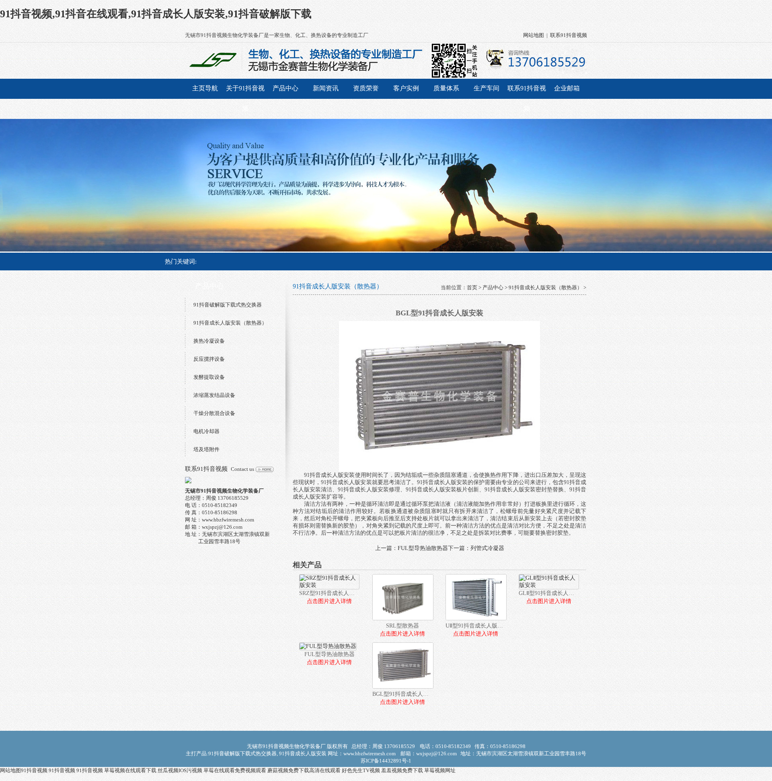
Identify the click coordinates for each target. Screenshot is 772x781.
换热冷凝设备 (209, 341)
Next (758, 185)
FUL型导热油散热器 (423, 548)
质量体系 (446, 88)
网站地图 (533, 35)
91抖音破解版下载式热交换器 (227, 305)
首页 (472, 287)
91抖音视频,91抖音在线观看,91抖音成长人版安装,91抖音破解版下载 (156, 14)
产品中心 (285, 88)
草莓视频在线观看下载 (130, 770)
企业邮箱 (567, 88)
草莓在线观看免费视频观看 (234, 770)
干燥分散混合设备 (214, 413)
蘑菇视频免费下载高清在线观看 (304, 770)
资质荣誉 (366, 88)
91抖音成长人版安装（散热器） (230, 323)
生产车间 (486, 88)
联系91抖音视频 (568, 35)
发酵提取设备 (209, 377)
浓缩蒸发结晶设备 (214, 395)
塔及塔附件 (206, 449)
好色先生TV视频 (361, 770)
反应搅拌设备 (209, 359)
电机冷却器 (206, 431)
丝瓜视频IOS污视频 (180, 770)
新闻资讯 (326, 88)
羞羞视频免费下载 (402, 770)
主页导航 (205, 88)
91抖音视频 (34, 770)
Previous (14, 185)
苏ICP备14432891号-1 (386, 761)
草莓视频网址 (440, 770)
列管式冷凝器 (487, 548)
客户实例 (406, 88)
